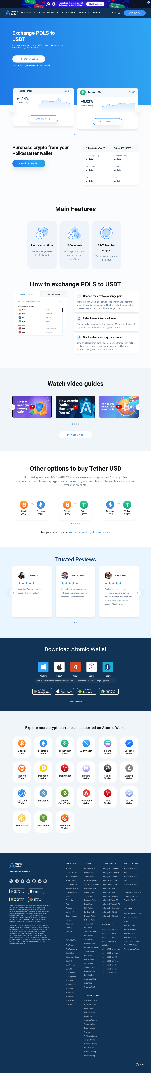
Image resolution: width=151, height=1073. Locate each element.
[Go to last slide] (13, 592)
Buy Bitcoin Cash (72, 957)
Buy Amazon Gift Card (132, 892)
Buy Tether (70, 953)
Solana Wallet (89, 876)
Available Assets (90, 1000)
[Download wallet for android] (42, 691)
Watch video (31, 59)
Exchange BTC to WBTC (111, 904)
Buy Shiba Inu (71, 985)
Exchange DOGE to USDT (111, 908)
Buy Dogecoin (71, 977)
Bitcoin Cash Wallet (91, 947)
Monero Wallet (89, 872)
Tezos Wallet (89, 924)
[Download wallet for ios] (64, 691)
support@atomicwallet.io (19, 871)
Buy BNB (69, 969)
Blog (67, 904)
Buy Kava (69, 996)
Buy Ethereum (71, 949)
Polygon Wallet (89, 920)
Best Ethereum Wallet (132, 941)
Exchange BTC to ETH (110, 868)
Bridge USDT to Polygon (111, 961)
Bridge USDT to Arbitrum (111, 949)
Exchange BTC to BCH (110, 912)
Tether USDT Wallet (91, 884)
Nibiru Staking (89, 1056)
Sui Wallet (88, 983)
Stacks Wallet (89, 987)
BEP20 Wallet (89, 959)
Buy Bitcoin (70, 945)
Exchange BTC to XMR (110, 876)
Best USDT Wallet (130, 945)
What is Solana (129, 925)
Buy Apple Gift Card (131, 896)
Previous (13, 109)
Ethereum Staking (91, 1004)
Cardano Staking (90, 1044)
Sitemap (69, 928)
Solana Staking (90, 1052)
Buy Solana (70, 992)
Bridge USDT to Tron (109, 969)
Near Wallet (88, 904)
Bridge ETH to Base (109, 933)
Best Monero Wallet (131, 949)
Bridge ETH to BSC (108, 937)
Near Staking (89, 1016)
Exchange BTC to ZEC (110, 916)
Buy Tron (69, 989)
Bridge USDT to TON (109, 965)
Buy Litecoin (70, 973)
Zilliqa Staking (89, 1040)
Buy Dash (69, 1004)
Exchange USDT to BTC (110, 872)
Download (134, 13)
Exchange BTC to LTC (110, 900)
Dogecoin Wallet (90, 900)
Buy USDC (69, 981)
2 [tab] (77, 135)
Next (138, 109)
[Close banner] (148, 2)
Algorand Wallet (90, 892)
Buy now (41, 119)
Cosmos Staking (90, 1020)
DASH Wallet (89, 975)
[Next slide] (137, 592)
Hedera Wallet (89, 944)
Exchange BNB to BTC (110, 884)
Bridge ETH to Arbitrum (110, 929)
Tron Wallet (88, 940)
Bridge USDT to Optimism (111, 953)
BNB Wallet (88, 936)
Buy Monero (70, 965)
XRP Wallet (88, 908)
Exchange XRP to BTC (110, 880)
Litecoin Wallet (89, 916)
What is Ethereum (131, 933)
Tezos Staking (89, 1024)
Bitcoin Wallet (89, 868)
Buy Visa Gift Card (131, 900)
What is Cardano (130, 937)
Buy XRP (69, 961)
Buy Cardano (71, 1000)
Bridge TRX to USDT (109, 973)
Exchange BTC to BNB (110, 892)
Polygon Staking (90, 1012)
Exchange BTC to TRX (110, 896)
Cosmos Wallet (90, 979)
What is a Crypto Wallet (132, 913)
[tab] (74, 622)
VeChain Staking (90, 1036)
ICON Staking (89, 1048)
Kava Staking (89, 1008)
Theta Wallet (89, 896)
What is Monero (130, 929)
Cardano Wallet (90, 888)
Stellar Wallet (89, 951)
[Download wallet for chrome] (109, 691)
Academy (69, 908)
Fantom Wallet (89, 912)
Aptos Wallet (89, 963)
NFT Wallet (88, 928)
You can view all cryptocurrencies (88, 532)
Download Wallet (29, 163)
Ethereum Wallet (90, 880)
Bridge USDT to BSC (109, 957)
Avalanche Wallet (90, 932)
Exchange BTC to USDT (110, 888)
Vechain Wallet (90, 967)
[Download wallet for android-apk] (86, 691)
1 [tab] (75, 135)
